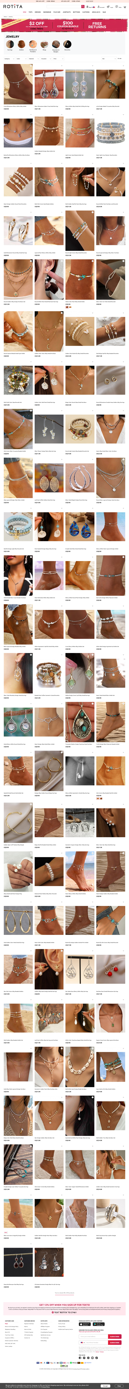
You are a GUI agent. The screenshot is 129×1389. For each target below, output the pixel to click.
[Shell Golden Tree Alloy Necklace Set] (110, 1115)
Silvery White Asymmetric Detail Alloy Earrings (77, 793)
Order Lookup (8, 1346)
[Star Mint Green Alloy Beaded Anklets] (18, 969)
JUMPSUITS (67, 12)
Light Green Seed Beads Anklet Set (74, 155)
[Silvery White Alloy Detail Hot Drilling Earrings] (79, 84)
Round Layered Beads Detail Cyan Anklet (14, 353)
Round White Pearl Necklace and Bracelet (107, 204)
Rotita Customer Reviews (11, 1340)
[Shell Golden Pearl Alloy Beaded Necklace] (79, 1213)
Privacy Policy (61, 1326)
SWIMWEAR (47, 12)
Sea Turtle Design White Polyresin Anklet (107, 597)
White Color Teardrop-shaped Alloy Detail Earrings (78, 1040)
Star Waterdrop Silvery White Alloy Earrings (76, 991)
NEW (24, 12)
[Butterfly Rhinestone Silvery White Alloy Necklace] (18, 133)
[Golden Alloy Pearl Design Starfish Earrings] (49, 969)
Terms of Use (61, 1323)
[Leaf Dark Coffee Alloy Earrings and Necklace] (49, 1018)
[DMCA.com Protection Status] (64, 1365)
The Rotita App (45, 1338)
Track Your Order (9, 1335)
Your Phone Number (92, 1342)
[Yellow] (67, 307)
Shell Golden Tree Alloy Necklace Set (105, 1138)
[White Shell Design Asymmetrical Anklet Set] (110, 624)
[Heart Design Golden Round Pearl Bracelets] (18, 181)
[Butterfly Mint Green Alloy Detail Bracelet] (110, 920)
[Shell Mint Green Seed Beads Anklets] (49, 181)
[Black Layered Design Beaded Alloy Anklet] (18, 624)
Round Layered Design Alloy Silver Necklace (107, 252)
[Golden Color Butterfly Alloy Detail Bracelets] (79, 331)
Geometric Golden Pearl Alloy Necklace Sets (46, 1089)
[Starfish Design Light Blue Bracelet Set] (18, 526)
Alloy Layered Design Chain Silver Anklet (14, 500)
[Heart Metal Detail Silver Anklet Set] (110, 673)
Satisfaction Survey (46, 1335)
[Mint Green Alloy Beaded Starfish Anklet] (110, 770)
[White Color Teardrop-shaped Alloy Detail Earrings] (79, 1018)
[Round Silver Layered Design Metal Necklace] (110, 477)
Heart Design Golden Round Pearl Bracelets (15, 204)
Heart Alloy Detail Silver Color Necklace (106, 451)
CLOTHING (86, 12)
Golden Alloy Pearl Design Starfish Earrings (46, 991)
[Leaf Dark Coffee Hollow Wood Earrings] (49, 477)
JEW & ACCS (96, 12)
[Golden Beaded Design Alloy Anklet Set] (49, 131)
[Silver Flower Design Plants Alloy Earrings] (49, 429)
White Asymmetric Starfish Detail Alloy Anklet (46, 646)
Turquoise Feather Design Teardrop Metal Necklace (78, 744)
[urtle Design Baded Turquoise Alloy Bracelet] (110, 84)
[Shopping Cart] (125, 7)
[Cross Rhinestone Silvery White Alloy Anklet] (18, 84)
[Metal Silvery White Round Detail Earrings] (18, 722)
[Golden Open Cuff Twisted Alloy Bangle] (18, 822)
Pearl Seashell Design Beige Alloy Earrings (45, 549)
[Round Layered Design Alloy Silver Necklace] (110, 230)
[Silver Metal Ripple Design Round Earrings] (79, 477)
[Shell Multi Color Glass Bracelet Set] (18, 380)
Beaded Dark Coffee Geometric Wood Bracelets (47, 695)
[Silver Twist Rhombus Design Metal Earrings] (18, 673)
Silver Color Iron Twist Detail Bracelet (106, 301)
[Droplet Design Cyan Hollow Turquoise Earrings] (18, 1164)
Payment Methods (29, 1323)
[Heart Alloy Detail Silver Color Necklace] (110, 429)
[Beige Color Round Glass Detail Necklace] (79, 380)
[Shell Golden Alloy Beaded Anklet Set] (18, 1018)
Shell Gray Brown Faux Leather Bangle (106, 1235)
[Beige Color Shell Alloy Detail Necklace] (18, 1115)
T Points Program (28, 1332)
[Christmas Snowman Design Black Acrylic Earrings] (49, 1262)
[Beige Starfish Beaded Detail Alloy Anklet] (49, 822)
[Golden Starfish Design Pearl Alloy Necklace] (49, 1213)
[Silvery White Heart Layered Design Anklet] (110, 526)
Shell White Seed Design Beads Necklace (75, 1089)
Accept (105, 1386)
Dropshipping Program (46, 1332)
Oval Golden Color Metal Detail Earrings (14, 942)
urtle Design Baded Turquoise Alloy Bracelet (107, 106)
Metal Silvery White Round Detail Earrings (14, 744)
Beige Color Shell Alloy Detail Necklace (14, 1138)
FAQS (6, 1323)
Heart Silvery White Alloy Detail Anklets (75, 893)
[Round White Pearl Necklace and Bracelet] (110, 181)
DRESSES (38, 12)
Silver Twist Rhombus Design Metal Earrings (15, 695)
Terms (97, 1351)
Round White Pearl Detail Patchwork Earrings (46, 301)
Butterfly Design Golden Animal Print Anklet (76, 942)
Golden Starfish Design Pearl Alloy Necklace (46, 1235)
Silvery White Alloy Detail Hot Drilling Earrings (77, 106)
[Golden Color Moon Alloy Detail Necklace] (49, 331)
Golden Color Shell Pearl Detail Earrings (45, 402)
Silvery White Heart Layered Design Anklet (107, 549)
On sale (119, 58)
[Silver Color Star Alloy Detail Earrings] (110, 822)
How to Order (27, 1329)
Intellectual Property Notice (65, 1329)
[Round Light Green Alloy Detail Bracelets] (79, 230)
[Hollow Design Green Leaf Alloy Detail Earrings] (79, 673)
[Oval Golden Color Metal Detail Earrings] (18, 920)
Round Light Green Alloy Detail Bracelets (76, 252)
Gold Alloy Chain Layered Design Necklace (14, 1089)
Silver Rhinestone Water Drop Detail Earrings (46, 106)
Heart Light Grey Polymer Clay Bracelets (106, 155)
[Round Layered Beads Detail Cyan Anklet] (18, 331)
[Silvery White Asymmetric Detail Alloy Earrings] (79, 770)
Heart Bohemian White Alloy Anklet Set (45, 597)
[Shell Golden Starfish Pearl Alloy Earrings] (79, 181)
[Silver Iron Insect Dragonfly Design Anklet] (18, 1213)
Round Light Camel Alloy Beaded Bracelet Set (77, 451)
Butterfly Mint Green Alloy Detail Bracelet (107, 942)
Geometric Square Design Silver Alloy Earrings (77, 845)
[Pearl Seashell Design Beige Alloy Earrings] (49, 526)
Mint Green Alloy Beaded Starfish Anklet (106, 793)
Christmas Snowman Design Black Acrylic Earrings (47, 1284)
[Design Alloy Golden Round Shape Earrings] (49, 770)
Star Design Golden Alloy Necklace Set (44, 1138)
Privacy (102, 1351)
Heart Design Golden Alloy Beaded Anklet (107, 893)
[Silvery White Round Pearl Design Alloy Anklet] (79, 575)
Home (5, 16)
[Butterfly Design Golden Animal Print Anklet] (79, 920)
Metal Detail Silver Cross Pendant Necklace (15, 597)
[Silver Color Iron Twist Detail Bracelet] (110, 279)
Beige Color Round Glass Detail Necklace (75, 402)
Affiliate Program (45, 1326)
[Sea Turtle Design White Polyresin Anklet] (110, 575)
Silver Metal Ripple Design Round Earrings (76, 500)
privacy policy (85, 1369)
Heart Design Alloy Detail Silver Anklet (44, 744)
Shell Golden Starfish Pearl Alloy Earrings (75, 204)
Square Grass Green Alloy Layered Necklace (107, 1040)
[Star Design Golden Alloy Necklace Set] (49, 1115)
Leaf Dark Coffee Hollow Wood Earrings (45, 500)
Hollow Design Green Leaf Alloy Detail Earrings (77, 695)
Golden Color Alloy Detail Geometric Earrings (108, 1186)
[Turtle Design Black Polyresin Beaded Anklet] (110, 722)
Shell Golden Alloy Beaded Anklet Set (13, 1040)
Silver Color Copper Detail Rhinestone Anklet (77, 1186)
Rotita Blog (44, 1340)
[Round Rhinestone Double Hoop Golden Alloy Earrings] (110, 380)
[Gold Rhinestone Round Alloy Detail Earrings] (18, 230)
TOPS (30, 12)
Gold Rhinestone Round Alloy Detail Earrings (15, 252)
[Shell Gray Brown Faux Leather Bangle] (110, 1213)
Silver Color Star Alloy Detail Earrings (105, 845)
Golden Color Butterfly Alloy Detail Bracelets (77, 353)
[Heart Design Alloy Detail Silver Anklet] (49, 722)
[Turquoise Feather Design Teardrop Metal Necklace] (79, 722)
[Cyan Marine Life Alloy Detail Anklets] (110, 1066)
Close (119, 1386)
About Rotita (44, 1323)
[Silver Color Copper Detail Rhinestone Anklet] (79, 1164)
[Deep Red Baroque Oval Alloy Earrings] (18, 1262)
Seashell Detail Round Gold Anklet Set (13, 793)
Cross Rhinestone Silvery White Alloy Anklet (15, 106)
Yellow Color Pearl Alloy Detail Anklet (75, 301)
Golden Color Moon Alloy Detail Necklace (45, 353)
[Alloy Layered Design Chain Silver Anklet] (18, 477)
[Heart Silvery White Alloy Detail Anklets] (79, 871)
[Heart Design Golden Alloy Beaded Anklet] (110, 871)
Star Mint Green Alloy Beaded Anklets (13, 991)
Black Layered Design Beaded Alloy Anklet (15, 646)
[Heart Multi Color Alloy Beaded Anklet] (49, 920)
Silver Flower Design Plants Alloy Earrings (45, 451)
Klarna (26, 1326)
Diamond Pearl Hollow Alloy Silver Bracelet (46, 893)
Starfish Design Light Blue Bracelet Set (14, 549)
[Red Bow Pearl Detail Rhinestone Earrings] (110, 969)
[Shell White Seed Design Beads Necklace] (79, 1066)
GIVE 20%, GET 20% (10, 1343)
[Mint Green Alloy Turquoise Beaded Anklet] (18, 429)
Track (111, 7)
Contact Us (27, 1338)
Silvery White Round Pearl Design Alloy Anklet (77, 597)
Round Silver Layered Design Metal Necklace (107, 500)
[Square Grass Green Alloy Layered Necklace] (110, 1018)
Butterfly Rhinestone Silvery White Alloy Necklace (17, 155)
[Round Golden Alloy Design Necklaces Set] (18, 279)
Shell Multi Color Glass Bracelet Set (13, 402)
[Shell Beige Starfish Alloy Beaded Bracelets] (110, 331)
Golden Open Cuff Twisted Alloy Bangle (14, 845)
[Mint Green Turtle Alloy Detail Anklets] (49, 1164)
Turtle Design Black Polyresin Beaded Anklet (107, 744)
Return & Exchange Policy (11, 1326)
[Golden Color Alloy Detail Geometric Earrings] (110, 1164)
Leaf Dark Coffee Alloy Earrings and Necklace (46, 1040)
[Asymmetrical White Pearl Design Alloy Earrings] (79, 1115)
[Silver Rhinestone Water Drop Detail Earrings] (49, 84)
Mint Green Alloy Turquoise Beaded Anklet (15, 451)
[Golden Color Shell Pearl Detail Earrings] (49, 380)
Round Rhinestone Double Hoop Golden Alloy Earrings (110, 402)
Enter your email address (88, 1336)
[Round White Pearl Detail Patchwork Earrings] (49, 279)
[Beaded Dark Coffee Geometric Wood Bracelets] (49, 673)
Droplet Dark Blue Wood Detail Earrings (75, 549)
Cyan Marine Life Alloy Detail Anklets (105, 1089)
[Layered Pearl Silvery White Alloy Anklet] (49, 230)
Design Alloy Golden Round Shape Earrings (46, 793)
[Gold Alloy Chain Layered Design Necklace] (18, 1066)
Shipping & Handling (10, 1329)
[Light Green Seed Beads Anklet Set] (79, 133)
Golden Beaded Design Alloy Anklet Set (45, 151)
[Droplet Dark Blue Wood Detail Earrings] (79, 526)
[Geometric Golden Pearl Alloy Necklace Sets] (49, 1066)
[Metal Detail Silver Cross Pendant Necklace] (18, 575)
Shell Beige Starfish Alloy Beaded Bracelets (107, 353)
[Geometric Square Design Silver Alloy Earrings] (79, 822)
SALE (104, 12)
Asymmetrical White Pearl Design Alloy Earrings (77, 1138)
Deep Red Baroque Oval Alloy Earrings (14, 1284)
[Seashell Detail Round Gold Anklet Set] (18, 770)
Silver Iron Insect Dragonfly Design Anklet (14, 1235)
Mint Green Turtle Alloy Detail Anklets (44, 1186)
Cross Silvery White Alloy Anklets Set (74, 646)
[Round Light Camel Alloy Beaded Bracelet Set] (79, 429)
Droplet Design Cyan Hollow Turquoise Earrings (16, 1186)
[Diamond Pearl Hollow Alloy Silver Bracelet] (49, 871)
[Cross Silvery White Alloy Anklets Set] (79, 624)
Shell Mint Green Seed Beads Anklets (44, 204)
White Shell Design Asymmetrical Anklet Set (107, 646)
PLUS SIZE (57, 12)
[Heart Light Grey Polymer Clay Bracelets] (110, 133)
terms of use (76, 1369)
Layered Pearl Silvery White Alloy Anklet (45, 252)
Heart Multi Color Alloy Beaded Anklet (44, 942)
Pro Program (44, 1329)
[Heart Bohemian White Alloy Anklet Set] (49, 575)
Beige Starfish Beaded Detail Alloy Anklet (45, 845)
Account (102, 7)
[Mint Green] (70, 307)
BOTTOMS (76, 12)
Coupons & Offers (9, 1338)
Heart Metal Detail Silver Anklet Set (105, 695)
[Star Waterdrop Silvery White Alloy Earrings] (79, 969)
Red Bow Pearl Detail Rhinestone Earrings (107, 991)
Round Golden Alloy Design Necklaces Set (14, 301)
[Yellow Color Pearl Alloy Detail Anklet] (79, 279)
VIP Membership (28, 1335)
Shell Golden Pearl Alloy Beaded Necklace (76, 1235)
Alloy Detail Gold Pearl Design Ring (13, 893)
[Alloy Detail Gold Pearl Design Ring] (18, 871)
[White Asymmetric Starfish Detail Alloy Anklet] (49, 624)
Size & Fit (7, 1332)
